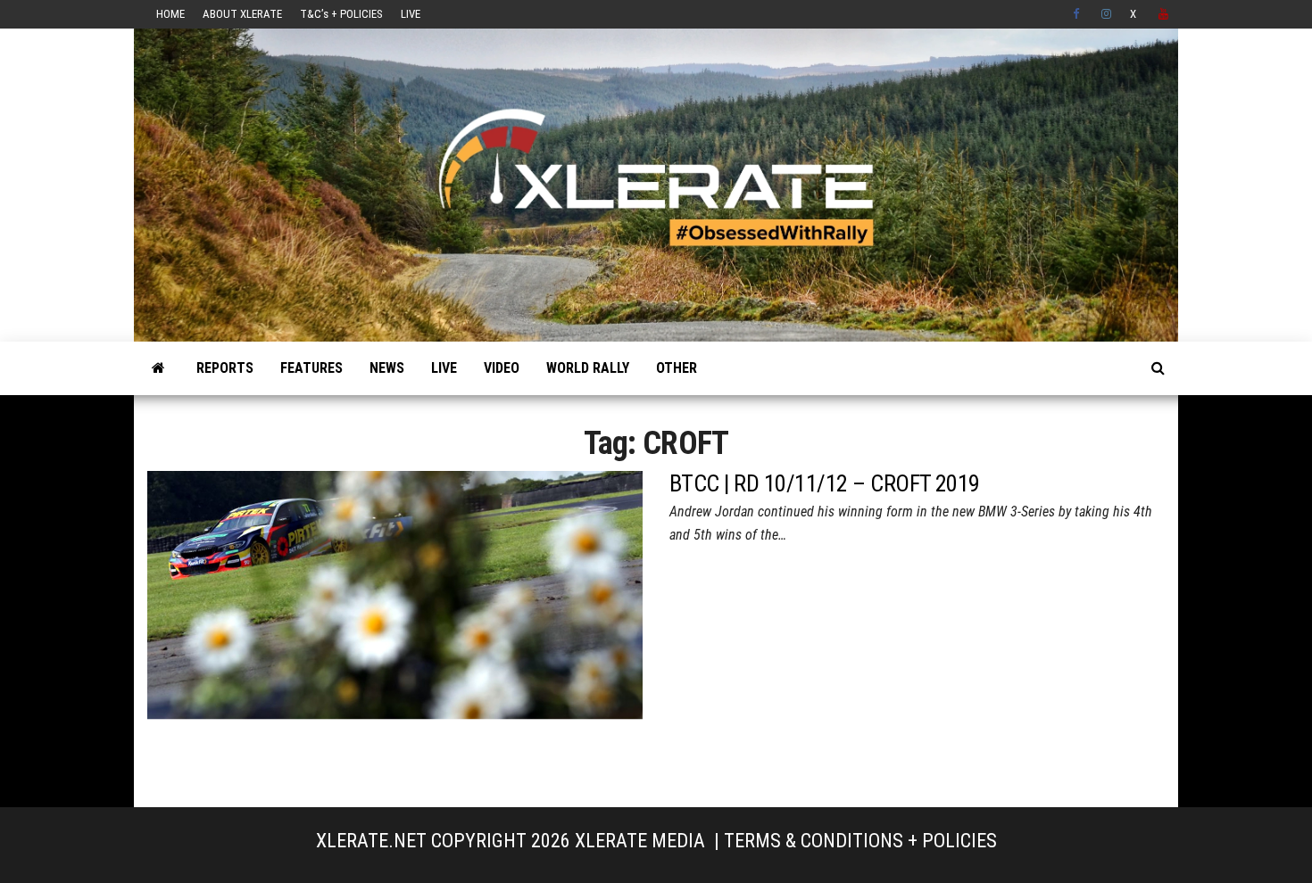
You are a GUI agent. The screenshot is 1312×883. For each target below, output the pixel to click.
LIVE (410, 14)
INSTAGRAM (1106, 14)
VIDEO (501, 367)
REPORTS (224, 367)
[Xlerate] (158, 368)
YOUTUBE (1164, 14)
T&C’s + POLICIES (341, 14)
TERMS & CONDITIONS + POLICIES (860, 840)
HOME (170, 14)
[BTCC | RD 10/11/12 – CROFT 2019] (395, 624)
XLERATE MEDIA (640, 840)
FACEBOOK (1078, 14)
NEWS (387, 367)
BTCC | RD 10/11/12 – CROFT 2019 (824, 483)
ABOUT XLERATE (242, 14)
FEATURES (311, 367)
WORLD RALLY (587, 367)
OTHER (676, 367)
